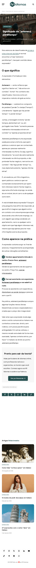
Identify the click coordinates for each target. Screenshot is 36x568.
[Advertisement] (18, 417)
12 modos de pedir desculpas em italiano (17, 498)
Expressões (7, 26)
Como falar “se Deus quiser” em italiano (16, 468)
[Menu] (3, 4)
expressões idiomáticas (9, 387)
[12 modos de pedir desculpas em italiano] (18, 483)
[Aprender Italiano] (18, 4)
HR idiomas (25, 562)
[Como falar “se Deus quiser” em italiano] (18, 453)
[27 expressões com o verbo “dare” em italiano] (18, 513)
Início (3, 11)
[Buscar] (33, 4)
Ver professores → (18, 378)
